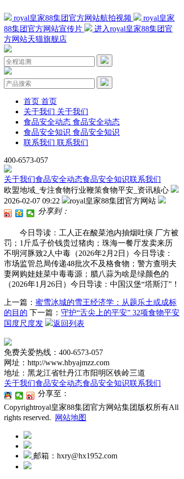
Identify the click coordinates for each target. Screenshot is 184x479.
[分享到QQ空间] (19, 213)
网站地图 (70, 417)
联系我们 (145, 179)
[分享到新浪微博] (8, 213)
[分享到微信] (30, 213)
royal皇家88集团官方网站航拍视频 (72, 18)
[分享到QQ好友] (8, 396)
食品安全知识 (106, 179)
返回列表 (68, 323)
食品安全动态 (58, 179)
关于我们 (19, 179)
